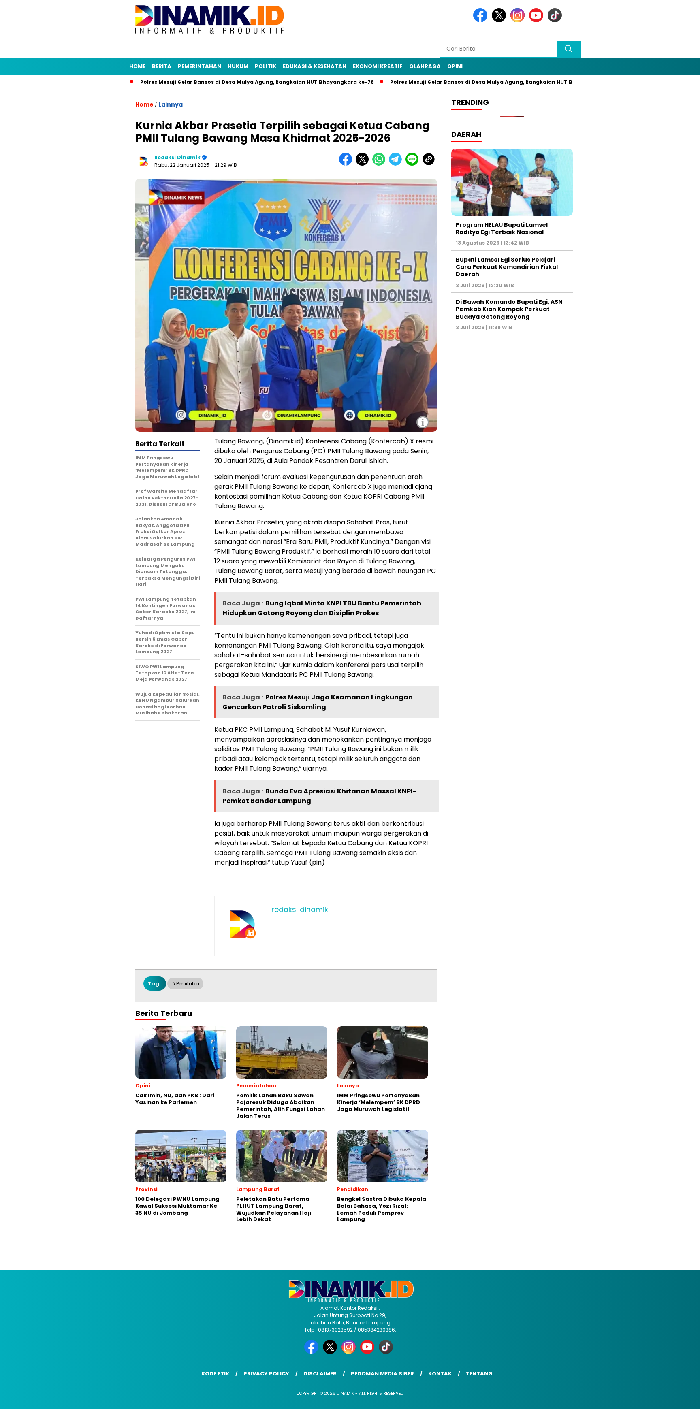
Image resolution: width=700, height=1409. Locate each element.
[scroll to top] (672, 1396)
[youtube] (537, 20)
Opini (455, 66)
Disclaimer (320, 1373)
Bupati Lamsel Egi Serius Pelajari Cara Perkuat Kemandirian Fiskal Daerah (507, 267)
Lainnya (170, 104)
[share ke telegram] (397, 164)
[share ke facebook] (347, 164)
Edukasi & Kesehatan (314, 66)
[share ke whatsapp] (380, 164)
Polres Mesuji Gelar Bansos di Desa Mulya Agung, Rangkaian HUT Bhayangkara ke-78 (212, 82)
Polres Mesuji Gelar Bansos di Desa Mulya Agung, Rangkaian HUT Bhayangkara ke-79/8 (465, 82)
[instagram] (518, 20)
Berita (161, 66)
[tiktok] (556, 20)
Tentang (479, 1373)
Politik (265, 66)
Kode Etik (215, 1373)
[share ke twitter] (364, 164)
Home (137, 66)
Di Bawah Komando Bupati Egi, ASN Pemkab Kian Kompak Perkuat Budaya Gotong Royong (509, 309)
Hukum (238, 66)
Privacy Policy (266, 1373)
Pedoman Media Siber (382, 1373)
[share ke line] (413, 164)
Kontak (440, 1373)
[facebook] (481, 20)
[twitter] (500, 20)
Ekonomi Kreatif (378, 66)
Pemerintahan (199, 66)
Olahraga (425, 66)
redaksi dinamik (177, 157)
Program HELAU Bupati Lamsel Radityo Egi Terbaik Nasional (502, 228)
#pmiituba (185, 983)
